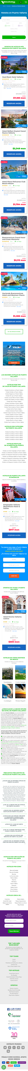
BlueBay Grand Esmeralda (14, 990)
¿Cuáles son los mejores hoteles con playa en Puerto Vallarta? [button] (13, 811)
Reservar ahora (14, 103)
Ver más (9, 88)
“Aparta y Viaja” (19, 744)
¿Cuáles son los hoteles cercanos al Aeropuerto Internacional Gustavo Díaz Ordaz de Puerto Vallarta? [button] (14, 818)
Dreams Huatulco (14, 988)
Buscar (14, 37)
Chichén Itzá (14, 964)
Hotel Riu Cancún (14, 978)
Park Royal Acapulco (14, 991)
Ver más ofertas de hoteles (14, 331)
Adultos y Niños (14, 28)
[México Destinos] (8, 2)
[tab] (14, 781)
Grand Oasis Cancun (14, 973)
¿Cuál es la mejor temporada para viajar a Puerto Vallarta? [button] (14, 830)
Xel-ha (14, 961)
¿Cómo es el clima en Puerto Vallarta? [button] (14, 825)
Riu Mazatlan (14, 975)
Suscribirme (14, 931)
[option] (14, 510)
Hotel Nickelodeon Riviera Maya (14, 977)
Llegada (7, 23)
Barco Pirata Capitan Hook (14, 966)
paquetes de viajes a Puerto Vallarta (10, 728)
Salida (20, 23)
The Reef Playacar (14, 993)
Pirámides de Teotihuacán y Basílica (14, 963)
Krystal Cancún (14, 980)
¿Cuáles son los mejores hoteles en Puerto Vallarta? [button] (14, 781)
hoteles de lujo (5, 743)
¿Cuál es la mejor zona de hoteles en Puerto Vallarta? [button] (14, 805)
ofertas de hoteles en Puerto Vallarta (13, 726)
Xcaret (14, 959)
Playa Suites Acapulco (14, 995)
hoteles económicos (14, 741)
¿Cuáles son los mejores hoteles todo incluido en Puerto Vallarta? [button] (14, 841)
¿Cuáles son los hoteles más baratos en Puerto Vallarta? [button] (13, 836)
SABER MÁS (14, 576)
